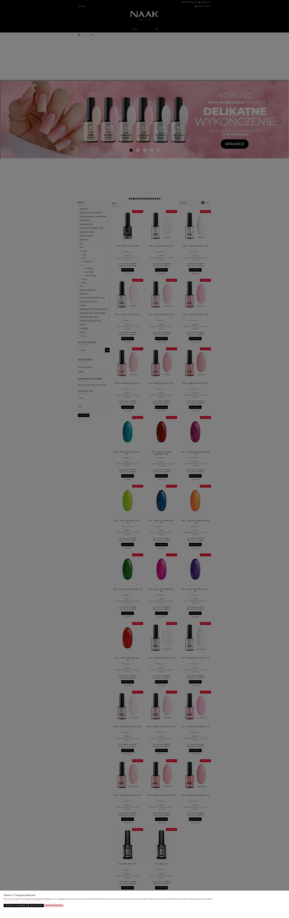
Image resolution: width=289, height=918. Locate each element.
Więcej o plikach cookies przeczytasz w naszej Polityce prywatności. (26, 901)
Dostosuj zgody (36, 905)
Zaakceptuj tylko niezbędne (16, 905)
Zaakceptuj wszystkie (53, 905)
